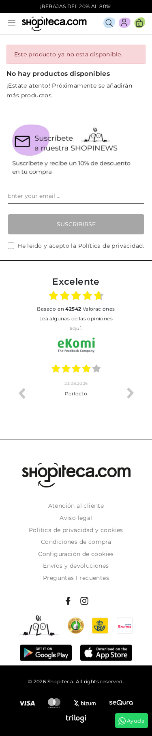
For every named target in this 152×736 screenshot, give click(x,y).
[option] (94, 393)
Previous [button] (21, 393)
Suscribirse (76, 224)
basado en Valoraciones (76, 309)
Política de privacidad (110, 245)
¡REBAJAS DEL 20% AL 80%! (76, 6)
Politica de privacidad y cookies (76, 530)
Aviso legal (76, 517)
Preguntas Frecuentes (76, 578)
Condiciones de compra (76, 541)
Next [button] (130, 393)
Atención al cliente (76, 505)
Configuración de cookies (76, 554)
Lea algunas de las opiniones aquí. (76, 323)
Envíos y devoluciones (76, 565)
